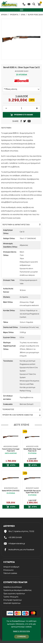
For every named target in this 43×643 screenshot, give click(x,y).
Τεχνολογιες (8, 409)
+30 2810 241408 (15, 537)
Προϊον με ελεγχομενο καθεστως (17, 415)
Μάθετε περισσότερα (21, 631)
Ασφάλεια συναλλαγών (12, 587)
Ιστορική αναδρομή (11, 567)
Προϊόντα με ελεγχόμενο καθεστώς (17, 590)
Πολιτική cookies (10, 573)
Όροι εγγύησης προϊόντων (14, 594)
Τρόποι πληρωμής (10, 597)
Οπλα (23, 15)
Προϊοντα (14, 15)
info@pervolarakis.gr (16, 543)
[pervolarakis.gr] (10, 4)
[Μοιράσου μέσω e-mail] (29, 121)
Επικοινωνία (8, 570)
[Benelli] (21, 81)
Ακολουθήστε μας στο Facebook (21, 549)
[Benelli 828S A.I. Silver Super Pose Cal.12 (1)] (21, 39)
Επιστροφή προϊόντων (12, 600)
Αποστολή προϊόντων (12, 603)
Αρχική (4, 15)
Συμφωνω (21, 637)
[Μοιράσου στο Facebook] (21, 121)
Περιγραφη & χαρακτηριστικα (16, 225)
